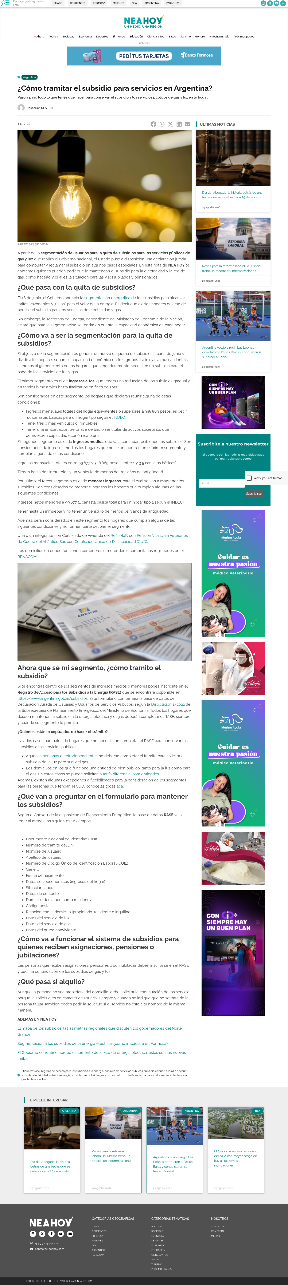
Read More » (38, 1176)
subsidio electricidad (35, 1075)
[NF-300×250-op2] (233, 693)
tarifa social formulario (158, 1075)
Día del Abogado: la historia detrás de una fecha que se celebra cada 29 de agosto (50, 1166)
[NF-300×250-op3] (233, 883)
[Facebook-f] (283, 3)
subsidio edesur (176, 1071)
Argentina (29, 77)
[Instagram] (263, 3)
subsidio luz (119, 1075)
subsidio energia (59, 1075)
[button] (153, 124)
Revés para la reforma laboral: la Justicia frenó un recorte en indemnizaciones (112, 1156)
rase (37, 1071)
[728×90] (144, 64)
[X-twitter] (270, 3)
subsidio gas (79, 1075)
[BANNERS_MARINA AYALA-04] (233, 635)
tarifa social (135, 1075)
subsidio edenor (154, 1071)
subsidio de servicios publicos (124, 1071)
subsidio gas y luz (99, 1075)
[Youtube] (276, 3)
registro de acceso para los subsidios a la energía (72, 1071)
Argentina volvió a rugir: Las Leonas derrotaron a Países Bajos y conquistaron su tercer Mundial (231, 352)
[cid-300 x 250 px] (233, 427)
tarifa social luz (36, 1079)
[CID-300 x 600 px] (233, 1015)
